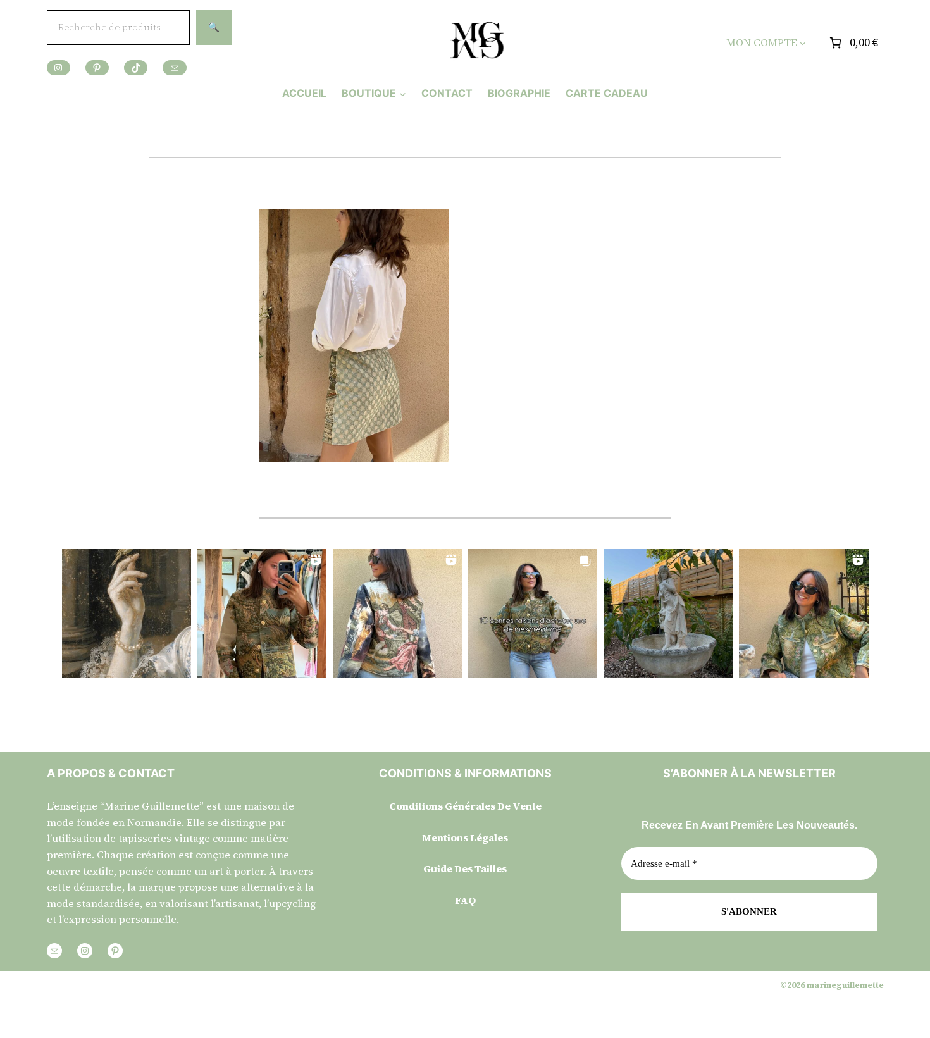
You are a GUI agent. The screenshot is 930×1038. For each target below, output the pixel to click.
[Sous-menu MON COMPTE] (803, 43)
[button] (126, 613)
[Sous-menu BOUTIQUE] (402, 93)
